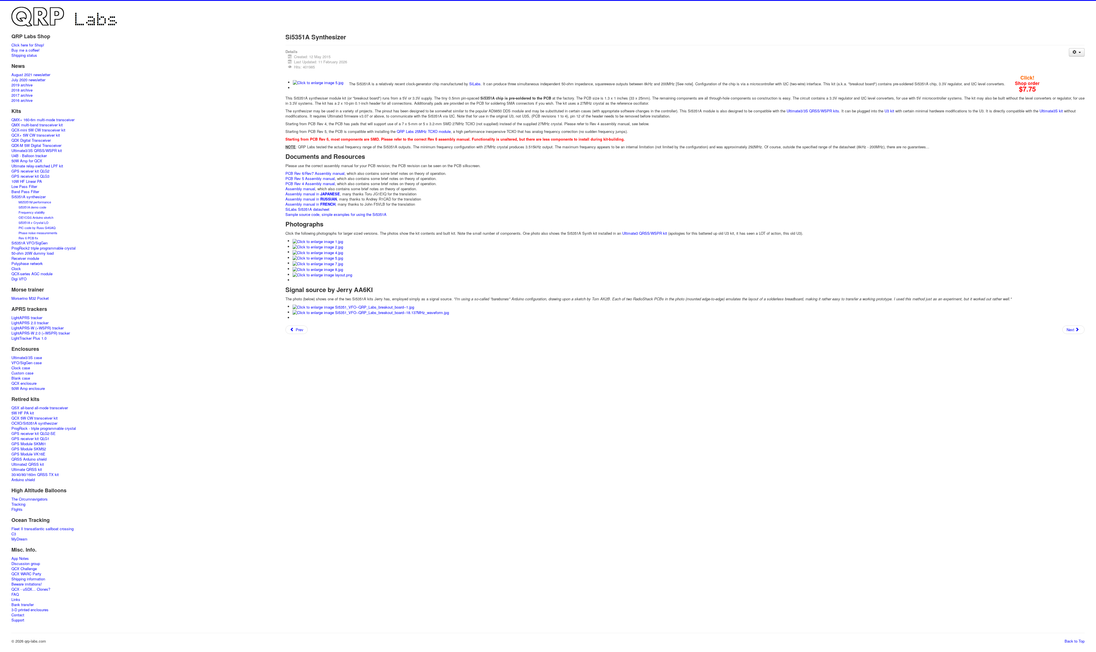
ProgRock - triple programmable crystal (43, 428)
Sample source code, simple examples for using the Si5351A (335, 214)
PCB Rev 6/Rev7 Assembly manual (314, 173)
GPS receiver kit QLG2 (30, 171)
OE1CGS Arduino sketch (36, 217)
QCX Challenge (24, 568)
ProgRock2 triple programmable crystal (43, 248)
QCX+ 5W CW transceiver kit (35, 135)
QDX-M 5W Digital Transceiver (36, 145)
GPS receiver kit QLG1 (30, 438)
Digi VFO (19, 279)
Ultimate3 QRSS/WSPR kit (644, 233)
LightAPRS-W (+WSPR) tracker (37, 328)
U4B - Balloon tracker (29, 155)
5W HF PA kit (22, 413)
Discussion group (25, 563)
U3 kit (889, 111)
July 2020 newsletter (28, 79)
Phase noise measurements (38, 232)
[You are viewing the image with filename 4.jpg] (318, 252)
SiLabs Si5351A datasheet (307, 209)
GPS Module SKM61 (28, 443)
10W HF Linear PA (26, 181)
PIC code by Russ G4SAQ (37, 227)
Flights (17, 509)
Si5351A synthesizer (28, 196)
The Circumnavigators (29, 499)
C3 (13, 533)
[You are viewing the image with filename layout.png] (322, 274)
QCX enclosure (24, 383)
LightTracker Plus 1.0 (29, 338)
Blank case (20, 378)
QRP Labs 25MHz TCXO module (424, 131)
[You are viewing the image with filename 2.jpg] (318, 246)
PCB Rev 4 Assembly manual (310, 183)
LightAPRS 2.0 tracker (30, 322)
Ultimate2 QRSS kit (27, 464)
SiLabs (475, 83)
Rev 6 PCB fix (28, 238)
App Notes (20, 558)
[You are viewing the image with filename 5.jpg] (318, 82)
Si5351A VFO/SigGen (29, 243)
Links (15, 599)
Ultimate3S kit (1051, 111)
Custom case (22, 373)
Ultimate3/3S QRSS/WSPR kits (813, 111)
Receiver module (25, 258)
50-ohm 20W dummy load (32, 253)
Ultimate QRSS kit (26, 469)
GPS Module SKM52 (28, 448)
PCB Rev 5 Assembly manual (310, 178)
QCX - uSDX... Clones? (30, 589)
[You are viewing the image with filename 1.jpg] (318, 241)
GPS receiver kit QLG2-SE (33, 433)
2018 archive (22, 90)
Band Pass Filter (25, 191)
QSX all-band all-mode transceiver (39, 407)
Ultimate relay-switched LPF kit (37, 166)
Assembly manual (300, 188)
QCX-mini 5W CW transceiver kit (38, 130)
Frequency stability (32, 212)
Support (17, 620)
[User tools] (1077, 52)
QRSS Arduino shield (29, 459)
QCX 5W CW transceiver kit (34, 418)
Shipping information (28, 579)
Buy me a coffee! (25, 50)
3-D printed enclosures (30, 609)
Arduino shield (23, 479)
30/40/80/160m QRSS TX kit (35, 474)
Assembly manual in (312, 194)
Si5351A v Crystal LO (34, 222)
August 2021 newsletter (30, 74)
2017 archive (22, 95)
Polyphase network (27, 263)
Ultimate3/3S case (26, 357)
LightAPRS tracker (26, 317)
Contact (17, 614)
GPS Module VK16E (28, 454)
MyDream (19, 539)
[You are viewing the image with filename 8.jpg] (318, 269)
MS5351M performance (35, 202)
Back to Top (1075, 641)
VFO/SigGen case (26, 362)
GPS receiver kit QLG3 (30, 176)
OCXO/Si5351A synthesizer (34, 423)
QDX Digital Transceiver (31, 140)
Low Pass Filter (24, 186)
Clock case (20, 367)
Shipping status (24, 55)
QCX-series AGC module (32, 273)
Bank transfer (22, 604)
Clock (16, 268)
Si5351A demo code (32, 207)
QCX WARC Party (26, 573)
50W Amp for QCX (26, 160)
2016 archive (22, 100)
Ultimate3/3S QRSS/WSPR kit (36, 150)
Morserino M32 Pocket (30, 298)
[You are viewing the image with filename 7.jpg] (318, 263)
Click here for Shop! (27, 45)
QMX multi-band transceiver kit (37, 124)
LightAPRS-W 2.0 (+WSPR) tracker (40, 333)
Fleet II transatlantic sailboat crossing (42, 528)
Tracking (18, 504)
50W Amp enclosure (28, 388)
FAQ (15, 594)
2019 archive (22, 85)
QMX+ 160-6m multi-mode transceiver (42, 119)
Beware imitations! (26, 584)
